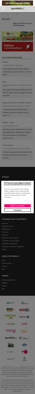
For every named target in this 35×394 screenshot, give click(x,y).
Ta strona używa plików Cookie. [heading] (17, 184)
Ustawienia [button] (17, 210)
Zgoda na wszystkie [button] (17, 206)
